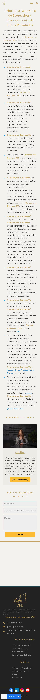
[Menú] (31, 3)
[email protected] (15, 409)
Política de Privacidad (21, 668)
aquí (18, 331)
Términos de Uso (19, 649)
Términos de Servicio (21, 645)
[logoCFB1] (4, 2)
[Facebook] (12, 691)
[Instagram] (23, 691)
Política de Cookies (20, 671)
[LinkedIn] (17, 691)
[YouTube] (28, 691)
